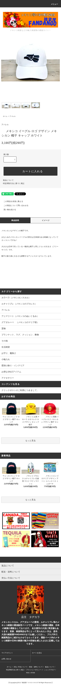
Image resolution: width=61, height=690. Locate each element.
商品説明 (15, 220)
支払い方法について (20, 667)
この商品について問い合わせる (16, 205)
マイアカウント (7, 653)
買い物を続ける (10, 210)
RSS (27, 673)
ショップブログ (49, 670)
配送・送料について (36, 667)
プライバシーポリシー (33, 670)
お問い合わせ (6, 659)
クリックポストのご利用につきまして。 (20, 390)
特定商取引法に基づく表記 (13, 183)
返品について (8, 180)
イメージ (46, 220)
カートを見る (37, 653)
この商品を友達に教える (13, 201)
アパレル (13, 116)
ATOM (33, 673)
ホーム (5, 116)
